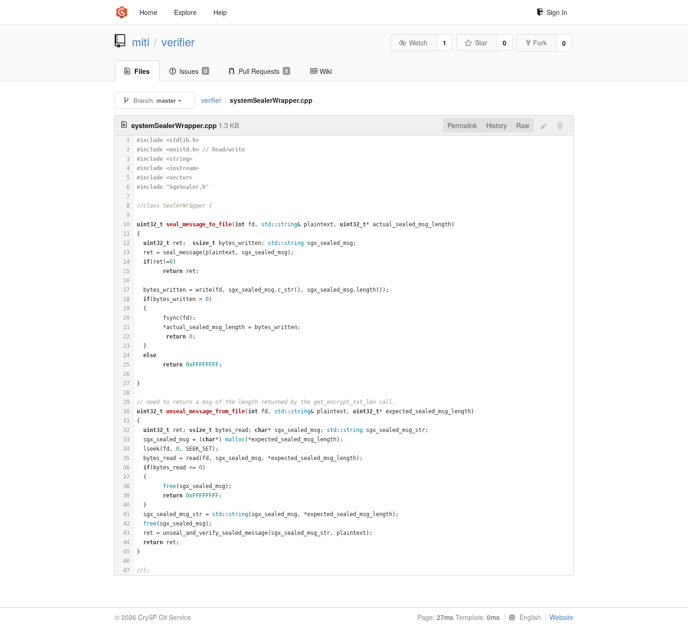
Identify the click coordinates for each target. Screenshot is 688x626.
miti (140, 42)
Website (561, 617)
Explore (185, 12)
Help (220, 12)
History (496, 125)
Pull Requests (263, 71)
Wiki (326, 71)
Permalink (462, 125)
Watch (418, 42)
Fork (540, 42)
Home (148, 12)
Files (142, 71)
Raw (522, 125)
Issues (193, 71)
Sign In (557, 12)
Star (481, 42)
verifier (178, 42)
